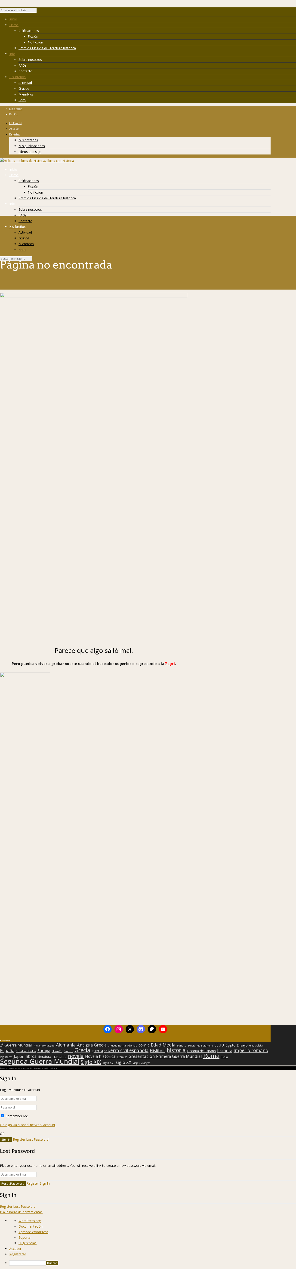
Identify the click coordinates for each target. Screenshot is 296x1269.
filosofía (57, 1051)
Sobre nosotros (30, 59)
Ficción (33, 36)
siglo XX (123, 1062)
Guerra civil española (126, 1050)
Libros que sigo (29, 151)
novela (76, 1056)
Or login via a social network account (27, 1125)
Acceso (14, 129)
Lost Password (37, 1139)
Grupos (23, 88)
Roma (211, 1055)
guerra (97, 1051)
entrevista (256, 1045)
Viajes (136, 1063)
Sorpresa (6, 1040)
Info (12, 54)
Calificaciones (28, 30)
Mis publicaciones (31, 146)
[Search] (38, 11)
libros (31, 1056)
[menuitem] (152, 1263)
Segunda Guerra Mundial (39, 1061)
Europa (43, 1051)
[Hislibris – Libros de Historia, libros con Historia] (37, 160)
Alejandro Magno (44, 1045)
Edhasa (181, 1045)
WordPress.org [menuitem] (29, 1221)
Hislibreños (17, 77)
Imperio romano (251, 1050)
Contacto (25, 71)
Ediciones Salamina (200, 1045)
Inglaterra (6, 1057)
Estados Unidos (26, 1051)
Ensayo (242, 1045)
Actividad (25, 82)
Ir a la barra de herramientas (21, 1212)
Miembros (26, 94)
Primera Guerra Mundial (179, 1056)
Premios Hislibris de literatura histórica (47, 48)
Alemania (66, 1045)
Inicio (13, 19)
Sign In (45, 1183)
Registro (14, 134)
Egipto (230, 1045)
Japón (19, 1056)
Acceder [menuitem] (15, 1248)
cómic (144, 1045)
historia (176, 1050)
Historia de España (201, 1051)
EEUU (219, 1045)
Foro (22, 100)
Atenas (132, 1045)
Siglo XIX (91, 1062)
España (7, 1050)
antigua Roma (117, 1045)
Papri (170, 663)
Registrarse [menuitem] (17, 1254)
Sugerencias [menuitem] (27, 1243)
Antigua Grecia (92, 1045)
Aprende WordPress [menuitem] (33, 1232)
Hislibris (157, 1050)
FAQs (22, 65)
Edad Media (163, 1045)
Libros (13, 25)
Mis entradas (28, 140)
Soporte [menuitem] (24, 1237)
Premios (122, 1057)
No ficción (35, 42)
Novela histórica (100, 1056)
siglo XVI (108, 1063)
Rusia (224, 1057)
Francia (68, 1051)
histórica (224, 1051)
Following (15, 123)
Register (19, 1139)
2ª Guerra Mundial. (16, 1045)
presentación (141, 1056)
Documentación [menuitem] (30, 1226)
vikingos (145, 1063)
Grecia (82, 1050)
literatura (44, 1057)
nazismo (59, 1057)
